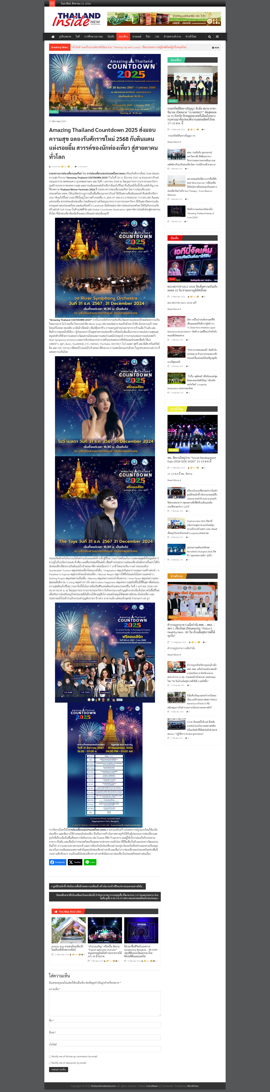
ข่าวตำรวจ (174, 619)
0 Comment (82, 169)
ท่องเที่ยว (123, 36)
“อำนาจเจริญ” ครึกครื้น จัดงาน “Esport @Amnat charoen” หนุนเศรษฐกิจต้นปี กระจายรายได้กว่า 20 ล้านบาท (105, 953)
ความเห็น (54, 991)
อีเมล (52, 1035)
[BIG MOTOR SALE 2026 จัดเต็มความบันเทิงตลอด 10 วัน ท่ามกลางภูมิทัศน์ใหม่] (193, 265)
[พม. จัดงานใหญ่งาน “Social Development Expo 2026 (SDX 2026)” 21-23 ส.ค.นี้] (193, 436)
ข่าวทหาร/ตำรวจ (172, 36)
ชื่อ (51, 1022)
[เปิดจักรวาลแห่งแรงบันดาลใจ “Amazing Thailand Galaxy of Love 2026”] (176, 213)
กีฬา (148, 36)
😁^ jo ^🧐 (76, 957)
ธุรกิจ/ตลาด (65, 36)
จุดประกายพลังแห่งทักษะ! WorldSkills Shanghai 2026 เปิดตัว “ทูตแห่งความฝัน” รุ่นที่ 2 (201, 554)
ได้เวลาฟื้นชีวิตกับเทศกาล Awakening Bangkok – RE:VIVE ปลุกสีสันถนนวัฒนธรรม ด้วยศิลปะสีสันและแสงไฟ (141, 953)
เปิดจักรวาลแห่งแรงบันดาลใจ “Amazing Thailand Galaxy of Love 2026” (200, 215)
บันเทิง (111, 36)
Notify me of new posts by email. (69, 1065)
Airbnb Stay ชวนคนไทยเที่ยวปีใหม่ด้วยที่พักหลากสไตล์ (67, 950)
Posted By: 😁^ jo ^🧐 (60, 169)
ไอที (78, 36)
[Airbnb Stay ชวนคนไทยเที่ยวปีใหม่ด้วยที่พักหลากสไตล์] (69, 932)
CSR (157, 36)
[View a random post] (217, 36)
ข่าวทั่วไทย (191, 36)
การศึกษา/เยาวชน (93, 36)
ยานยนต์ (136, 36)
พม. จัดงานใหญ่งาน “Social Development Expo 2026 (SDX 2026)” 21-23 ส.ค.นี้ (192, 461)
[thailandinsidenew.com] (53, 36)
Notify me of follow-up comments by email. (75, 1058)
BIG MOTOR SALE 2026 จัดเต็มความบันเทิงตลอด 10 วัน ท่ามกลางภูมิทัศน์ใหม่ (192, 290)
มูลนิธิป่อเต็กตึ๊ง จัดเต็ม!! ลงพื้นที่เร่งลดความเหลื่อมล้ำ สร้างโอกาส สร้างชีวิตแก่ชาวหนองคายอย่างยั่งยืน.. (98, 888)
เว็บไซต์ (53, 1046)
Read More (174, 144)
